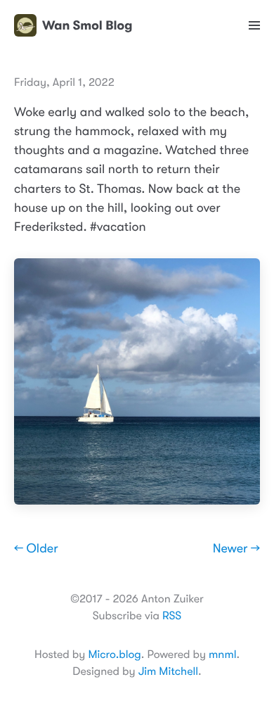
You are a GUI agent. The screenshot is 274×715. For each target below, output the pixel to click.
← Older (36, 549)
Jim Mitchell (168, 671)
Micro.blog (114, 654)
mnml (222, 654)
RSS (171, 615)
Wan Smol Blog (87, 25)
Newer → (236, 549)
